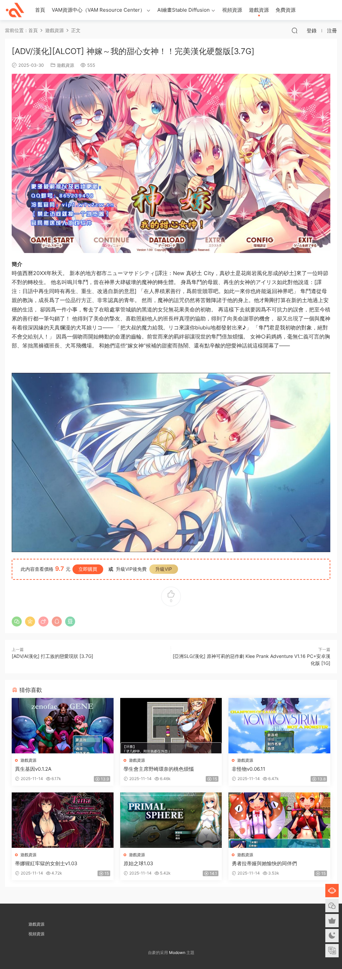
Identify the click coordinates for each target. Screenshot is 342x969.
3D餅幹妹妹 (15, 10)
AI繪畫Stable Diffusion (183, 10)
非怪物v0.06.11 (248, 769)
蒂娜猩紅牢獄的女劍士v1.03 (46, 863)
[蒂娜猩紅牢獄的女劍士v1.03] (63, 820)
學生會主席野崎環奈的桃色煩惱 (159, 769)
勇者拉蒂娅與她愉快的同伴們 (264, 863)
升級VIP (163, 569)
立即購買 (87, 569)
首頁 (40, 10)
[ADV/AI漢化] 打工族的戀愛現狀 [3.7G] (52, 656)
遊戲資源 (259, 10)
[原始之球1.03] (171, 820)
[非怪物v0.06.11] (279, 725)
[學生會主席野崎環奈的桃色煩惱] (171, 725)
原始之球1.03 (138, 863)
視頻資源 (232, 10)
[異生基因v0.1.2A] (63, 725)
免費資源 (286, 10)
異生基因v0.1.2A (33, 769)
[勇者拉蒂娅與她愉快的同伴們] (279, 820)
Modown (177, 952)
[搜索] (294, 30)
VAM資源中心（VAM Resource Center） (98, 10)
